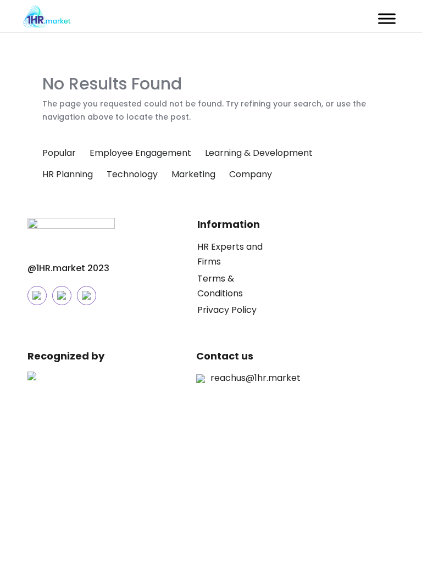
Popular (59, 153)
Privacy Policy (227, 310)
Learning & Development (259, 153)
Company (250, 174)
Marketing (193, 174)
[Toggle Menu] (387, 18)
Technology (132, 174)
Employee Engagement (140, 153)
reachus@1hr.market (255, 378)
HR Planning (67, 174)
